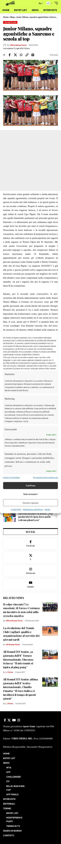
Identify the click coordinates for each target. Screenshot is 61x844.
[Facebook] (30, 543)
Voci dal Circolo (10, 22)
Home (5, 17)
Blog (12, 17)
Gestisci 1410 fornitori (11, 477)
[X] (30, 557)
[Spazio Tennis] (10, 3)
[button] (34, 3)
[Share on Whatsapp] (21, 55)
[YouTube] (14, 720)
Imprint (47, 509)
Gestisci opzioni (30, 502)
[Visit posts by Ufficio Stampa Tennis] (4, 45)
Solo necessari (30, 494)
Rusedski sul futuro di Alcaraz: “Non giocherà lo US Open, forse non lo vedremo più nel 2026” (35, 517)
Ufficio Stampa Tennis (18, 45)
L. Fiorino (9, 672)
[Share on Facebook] (9, 55)
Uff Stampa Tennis (13, 644)
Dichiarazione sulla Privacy (33, 509)
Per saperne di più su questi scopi (45, 477)
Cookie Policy (16, 509)
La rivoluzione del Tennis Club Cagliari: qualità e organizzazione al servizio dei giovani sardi (21, 633)
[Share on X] (15, 55)
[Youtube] (30, 584)
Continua (30, 485)
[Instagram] (30, 571)
